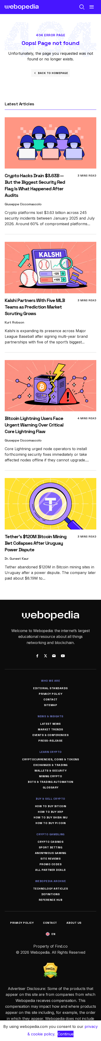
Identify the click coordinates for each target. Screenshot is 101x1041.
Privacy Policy (50, 694)
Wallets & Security (50, 770)
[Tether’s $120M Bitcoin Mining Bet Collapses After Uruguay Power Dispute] (50, 481)
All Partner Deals (50, 870)
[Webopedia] (22, 7)
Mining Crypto (50, 776)
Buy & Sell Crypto (50, 799)
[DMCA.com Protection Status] (50, 965)
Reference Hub (50, 900)
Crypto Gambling (50, 834)
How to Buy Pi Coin (50, 823)
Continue (66, 1034)
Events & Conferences (50, 735)
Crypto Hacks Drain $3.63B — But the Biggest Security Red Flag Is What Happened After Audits (35, 185)
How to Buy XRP (50, 812)
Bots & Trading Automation (50, 782)
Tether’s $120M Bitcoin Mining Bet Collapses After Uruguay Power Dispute (35, 543)
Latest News (50, 724)
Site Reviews (50, 859)
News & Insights (50, 716)
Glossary (50, 787)
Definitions (50, 894)
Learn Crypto (50, 752)
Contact (50, 699)
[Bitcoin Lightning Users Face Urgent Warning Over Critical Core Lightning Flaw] (50, 363)
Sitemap (50, 705)
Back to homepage (53, 73)
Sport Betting (50, 847)
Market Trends (50, 729)
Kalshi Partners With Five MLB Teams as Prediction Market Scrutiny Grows (35, 306)
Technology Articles (50, 888)
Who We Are (50, 681)
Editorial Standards (50, 688)
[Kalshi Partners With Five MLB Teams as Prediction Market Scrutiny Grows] (50, 245)
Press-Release (50, 741)
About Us (74, 923)
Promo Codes (50, 864)
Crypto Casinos (50, 842)
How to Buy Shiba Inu (50, 817)
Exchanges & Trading (50, 765)
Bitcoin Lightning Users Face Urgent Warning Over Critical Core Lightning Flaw (34, 424)
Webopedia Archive (50, 881)
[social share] (37, 656)
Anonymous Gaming (50, 853)
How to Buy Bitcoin (50, 806)
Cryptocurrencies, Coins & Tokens (50, 759)
